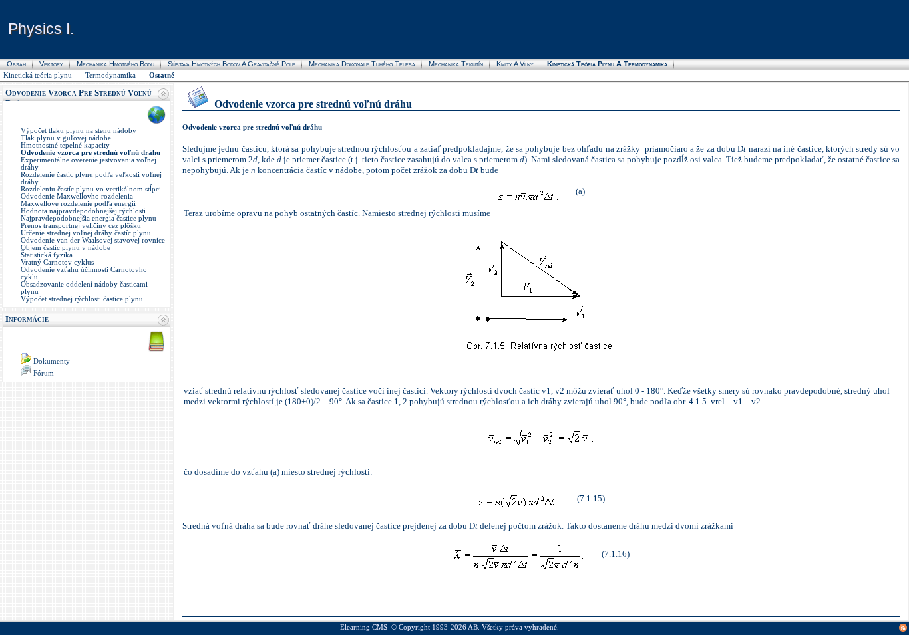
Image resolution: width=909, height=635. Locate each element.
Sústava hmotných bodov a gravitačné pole (231, 64)
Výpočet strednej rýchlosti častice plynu (82, 299)
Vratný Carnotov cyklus (57, 262)
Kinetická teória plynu (37, 75)
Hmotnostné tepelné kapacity (65, 145)
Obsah (16, 64)
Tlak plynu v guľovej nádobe (66, 138)
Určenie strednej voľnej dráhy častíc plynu (86, 233)
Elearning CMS (363, 627)
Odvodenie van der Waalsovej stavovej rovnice (93, 240)
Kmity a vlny (515, 64)
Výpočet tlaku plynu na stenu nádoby (78, 130)
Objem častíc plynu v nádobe (65, 247)
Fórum (43, 373)
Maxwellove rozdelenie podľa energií (78, 203)
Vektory (51, 64)
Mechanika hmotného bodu (115, 64)
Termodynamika (110, 75)
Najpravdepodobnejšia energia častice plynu (88, 218)
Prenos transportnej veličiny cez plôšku (81, 225)
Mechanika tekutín (456, 64)
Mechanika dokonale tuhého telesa (362, 64)
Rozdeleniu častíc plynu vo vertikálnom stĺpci (91, 189)
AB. (474, 627)
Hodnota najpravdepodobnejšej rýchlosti (83, 211)
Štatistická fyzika (47, 255)
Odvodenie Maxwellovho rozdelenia (77, 196)
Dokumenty (51, 361)
